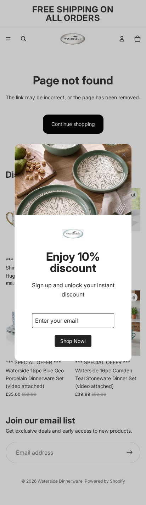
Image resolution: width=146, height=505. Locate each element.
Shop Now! (73, 341)
